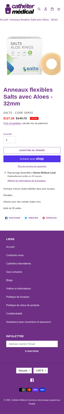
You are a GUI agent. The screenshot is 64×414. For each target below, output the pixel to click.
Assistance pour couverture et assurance (28, 322)
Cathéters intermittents (18, 263)
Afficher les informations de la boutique (26, 180)
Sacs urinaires (14, 272)
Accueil (4, 19)
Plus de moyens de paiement (32, 166)
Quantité (7, 134)
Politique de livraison (17, 297)
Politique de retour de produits (22, 305)
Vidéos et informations (18, 288)
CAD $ (39, 370)
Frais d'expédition (12, 123)
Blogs (9, 280)
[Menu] (58, 9)
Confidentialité (14, 313)
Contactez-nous (15, 255)
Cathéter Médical (19, 400)
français (23, 370)
